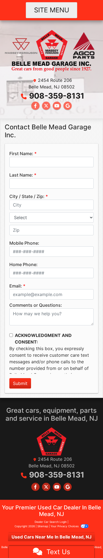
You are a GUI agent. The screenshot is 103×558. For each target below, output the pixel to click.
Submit (20, 383)
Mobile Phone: (24, 243)
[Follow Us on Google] (67, 106)
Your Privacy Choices (65, 526)
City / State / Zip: (26, 196)
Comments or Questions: (35, 305)
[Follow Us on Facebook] (35, 106)
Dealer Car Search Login (51, 521)
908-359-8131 (56, 96)
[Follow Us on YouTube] (57, 106)
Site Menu (51, 10)
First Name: (21, 153)
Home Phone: (23, 264)
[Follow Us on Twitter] (46, 106)
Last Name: (21, 175)
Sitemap (42, 526)
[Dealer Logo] (51, 50)
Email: (15, 286)
